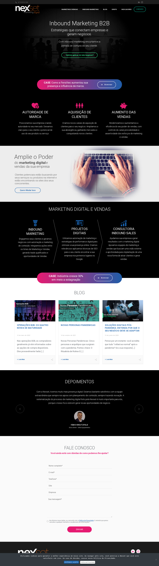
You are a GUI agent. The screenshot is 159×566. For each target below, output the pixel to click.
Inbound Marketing (90, 9)
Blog (105, 9)
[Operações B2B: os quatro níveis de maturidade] (35, 310)
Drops (114, 9)
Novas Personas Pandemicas (78, 325)
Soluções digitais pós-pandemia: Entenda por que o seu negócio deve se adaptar (122, 328)
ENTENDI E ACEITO (71, 562)
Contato (139, 9)
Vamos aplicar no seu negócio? (80, 55)
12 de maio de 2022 (23, 335)
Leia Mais (22, 359)
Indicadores (126, 9)
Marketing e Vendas (70, 9)
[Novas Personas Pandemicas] (79, 310)
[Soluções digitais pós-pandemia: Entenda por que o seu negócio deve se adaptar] (123, 310)
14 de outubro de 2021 (68, 335)
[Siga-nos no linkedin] (133, 551)
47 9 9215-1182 (23, 2)
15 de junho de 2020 (112, 335)
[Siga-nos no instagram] (138, 551)
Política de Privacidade (86, 520)
